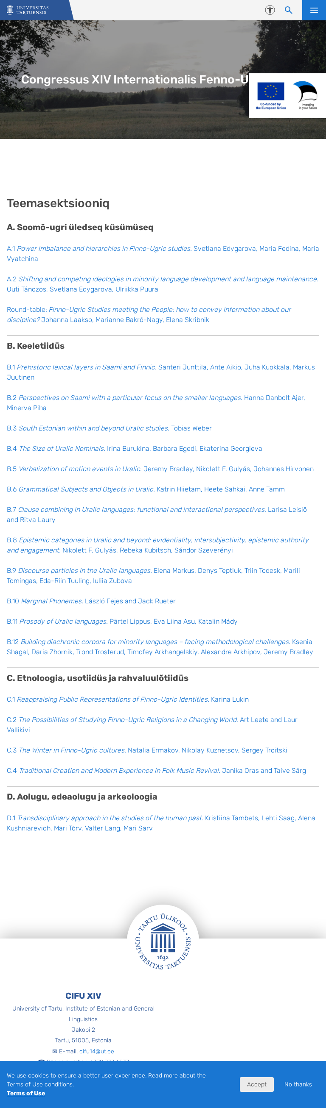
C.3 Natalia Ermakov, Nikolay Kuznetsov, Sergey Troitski (147, 750)
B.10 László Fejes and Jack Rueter (91, 601)
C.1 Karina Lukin (128, 699)
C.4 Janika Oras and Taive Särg (156, 770)
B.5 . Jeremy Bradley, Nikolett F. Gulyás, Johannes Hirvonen (160, 469)
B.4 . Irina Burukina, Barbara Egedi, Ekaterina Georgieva (134, 448)
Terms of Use (26, 1093)
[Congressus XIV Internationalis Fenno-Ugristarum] (27, 10)
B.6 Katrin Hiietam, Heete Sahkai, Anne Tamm (146, 489)
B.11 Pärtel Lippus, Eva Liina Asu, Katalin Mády (122, 621)
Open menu (314, 10)
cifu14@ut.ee (96, 1051)
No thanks (298, 1084)
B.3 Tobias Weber (109, 428)
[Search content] (288, 10)
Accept (257, 1084)
